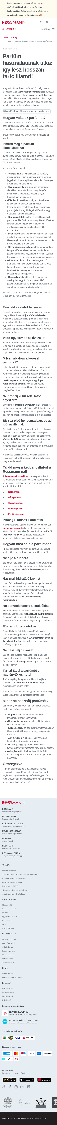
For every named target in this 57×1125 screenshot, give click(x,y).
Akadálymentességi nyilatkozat (13, 894)
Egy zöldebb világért (9, 917)
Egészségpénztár (8, 951)
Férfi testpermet (16, 514)
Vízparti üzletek (8, 955)
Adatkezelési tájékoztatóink (12, 882)
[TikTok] (4, 1087)
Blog (15, 38)
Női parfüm (14, 492)
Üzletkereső (6, 1000)
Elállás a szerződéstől (10, 886)
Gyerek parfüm (15, 503)
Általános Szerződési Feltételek (14, 878)
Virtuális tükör (7, 959)
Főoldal (5, 38)
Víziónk (5, 913)
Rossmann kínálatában (16, 476)
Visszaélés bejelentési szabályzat (14, 890)
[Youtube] (22, 1087)
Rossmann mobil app (10, 939)
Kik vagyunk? (7, 905)
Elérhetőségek (7, 988)
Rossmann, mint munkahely (12, 977)
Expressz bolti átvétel (32, 11)
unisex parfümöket (12, 528)
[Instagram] (16, 1087)
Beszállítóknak (7, 996)
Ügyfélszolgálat (8, 992)
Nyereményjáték (8, 928)
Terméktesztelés (8, 963)
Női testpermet (15, 508)
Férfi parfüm (14, 497)
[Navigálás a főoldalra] (13, 22)
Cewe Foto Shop (8, 943)
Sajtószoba (6, 920)
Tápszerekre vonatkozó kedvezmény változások (19, 874)
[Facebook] (10, 1087)
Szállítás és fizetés (9, 871)
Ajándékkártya (7, 947)
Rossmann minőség (9, 909)
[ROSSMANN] (13, 802)
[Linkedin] (28, 1086)
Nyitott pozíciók (8, 973)
